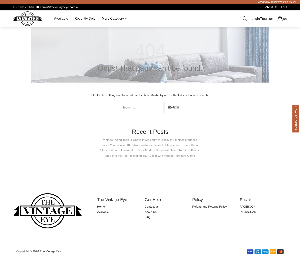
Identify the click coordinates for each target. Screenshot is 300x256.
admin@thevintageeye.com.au (59, 7)
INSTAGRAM (248, 212)
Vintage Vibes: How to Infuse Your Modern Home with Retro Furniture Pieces (150, 150)
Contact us (152, 206)
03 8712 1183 (25, 7)
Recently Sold (85, 18)
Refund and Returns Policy (209, 206)
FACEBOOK (247, 206)
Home (101, 206)
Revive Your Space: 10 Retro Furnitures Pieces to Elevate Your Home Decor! (150, 145)
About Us (271, 7)
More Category (113, 18)
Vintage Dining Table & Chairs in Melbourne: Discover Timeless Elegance (150, 139)
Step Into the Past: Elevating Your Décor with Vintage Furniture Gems (150, 155)
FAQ (284, 7)
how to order (295, 118)
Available (61, 18)
